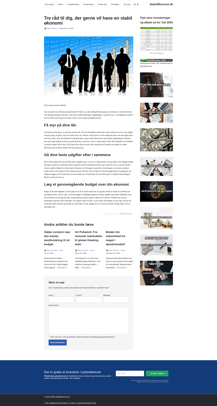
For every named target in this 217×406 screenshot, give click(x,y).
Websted (106, 295)
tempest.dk (79, 148)
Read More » (62, 268)
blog (61, 250)
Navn (51, 295)
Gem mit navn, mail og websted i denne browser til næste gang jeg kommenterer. (83, 337)
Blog (94, 403)
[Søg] (137, 4)
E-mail (79, 295)
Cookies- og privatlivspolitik (80, 403)
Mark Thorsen (52, 28)
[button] (54, 4)
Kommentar (54, 305)
